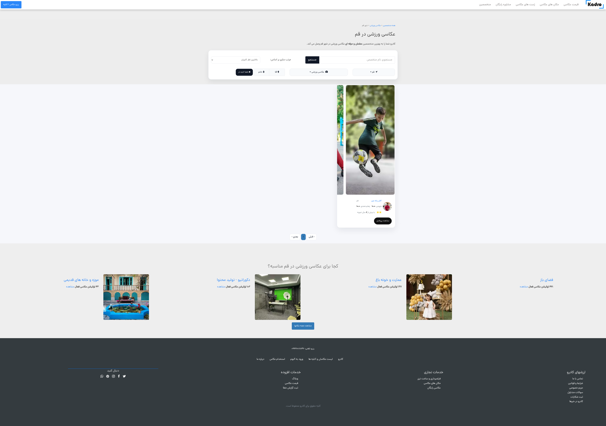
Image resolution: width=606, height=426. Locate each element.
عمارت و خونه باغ (389, 280)
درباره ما (260, 359)
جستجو (312, 60)
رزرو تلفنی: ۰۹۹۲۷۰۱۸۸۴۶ (303, 348)
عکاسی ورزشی (375, 25)
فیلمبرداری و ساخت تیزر (429, 379)
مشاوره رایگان (503, 5)
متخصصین (485, 5)
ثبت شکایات (576, 397)
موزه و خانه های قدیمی (81, 280)
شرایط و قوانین (575, 383)
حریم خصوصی (576, 388)
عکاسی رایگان (434, 388)
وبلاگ (295, 379)
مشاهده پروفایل (383, 221)
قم (373, 72)
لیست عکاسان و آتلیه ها (321, 359)
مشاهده (524, 287)
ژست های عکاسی (525, 5)
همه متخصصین (389, 25)
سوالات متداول (575, 392)
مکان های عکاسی (549, 5)
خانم (260, 72)
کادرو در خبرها (576, 401)
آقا (276, 72)
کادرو (340, 359)
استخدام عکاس (277, 359)
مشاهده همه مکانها (303, 326)
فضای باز (546, 280)
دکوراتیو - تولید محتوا (233, 280)
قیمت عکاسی (571, 5)
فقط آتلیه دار (243, 72)
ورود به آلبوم (296, 359)
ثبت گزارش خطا (290, 388)
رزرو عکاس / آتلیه (11, 4)
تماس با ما (577, 379)
